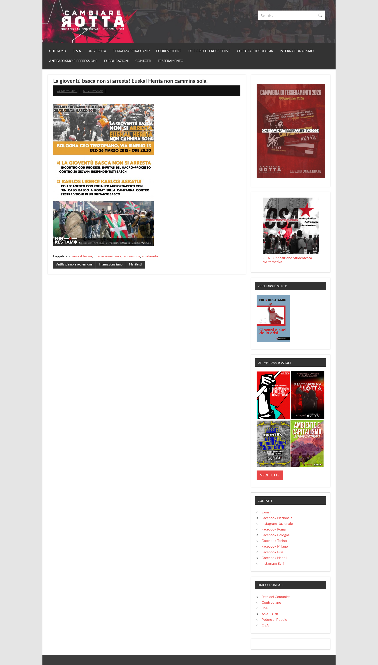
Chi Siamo (57, 51)
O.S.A (77, 51)
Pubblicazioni (116, 61)
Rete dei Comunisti (276, 597)
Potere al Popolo (274, 619)
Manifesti (135, 264)
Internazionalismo (297, 51)
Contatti (143, 61)
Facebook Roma (274, 529)
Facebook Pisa (273, 552)
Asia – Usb (270, 614)
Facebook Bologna (276, 535)
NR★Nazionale (93, 91)
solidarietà (150, 256)
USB (265, 608)
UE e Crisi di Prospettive (209, 51)
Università (97, 51)
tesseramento (170, 61)
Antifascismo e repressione (73, 61)
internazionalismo (107, 256)
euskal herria (82, 256)
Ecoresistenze (169, 51)
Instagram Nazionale (277, 523)
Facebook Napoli (274, 558)
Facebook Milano (275, 546)
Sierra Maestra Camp (131, 51)
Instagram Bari (273, 563)
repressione (131, 256)
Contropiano (271, 602)
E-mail (266, 512)
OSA (265, 625)
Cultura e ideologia (255, 51)
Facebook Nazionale (277, 518)
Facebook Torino (274, 541)
